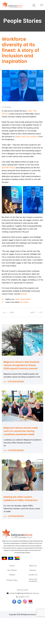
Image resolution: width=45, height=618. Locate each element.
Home (12, 566)
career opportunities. (23, 299)
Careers (12, 575)
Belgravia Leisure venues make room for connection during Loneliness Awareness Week (21, 431)
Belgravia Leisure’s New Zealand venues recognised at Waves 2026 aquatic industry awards (21, 365)
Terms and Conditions (33, 580)
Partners (33, 570)
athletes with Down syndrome (26, 136)
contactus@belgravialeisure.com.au (24, 593)
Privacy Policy (12, 580)
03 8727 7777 (24, 597)
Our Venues (12, 570)
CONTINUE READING (16, 381)
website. (24, 294)
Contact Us (32, 575)
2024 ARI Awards (8, 168)
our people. (24, 302)
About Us (33, 566)
